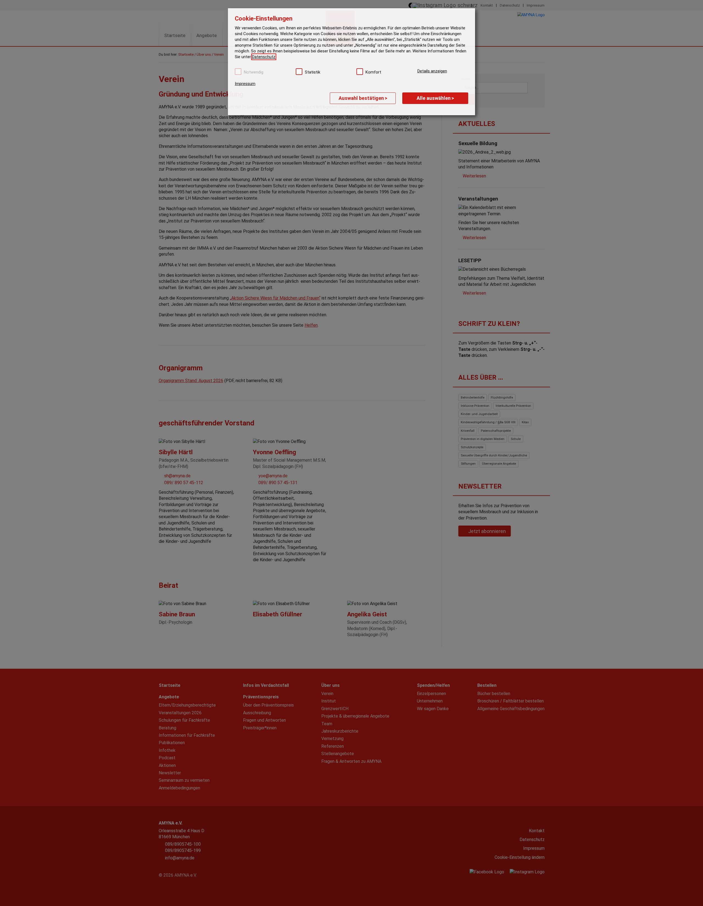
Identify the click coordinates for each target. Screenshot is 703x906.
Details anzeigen (432, 71)
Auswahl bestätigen (363, 98)
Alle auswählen (435, 98)
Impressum (245, 83)
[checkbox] (238, 71)
